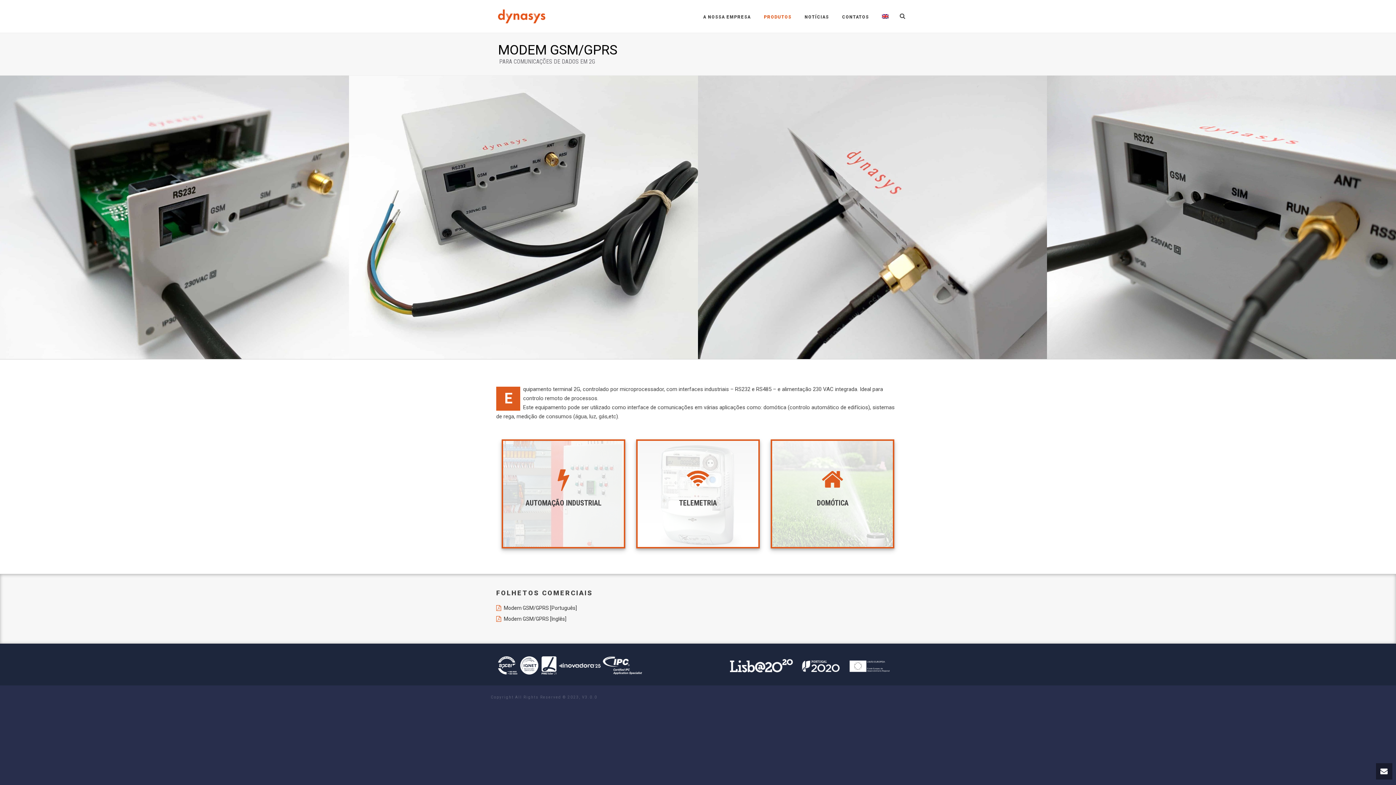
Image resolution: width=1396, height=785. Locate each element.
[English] (885, 16)
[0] (523, 217)
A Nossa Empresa (727, 17)
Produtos (777, 17)
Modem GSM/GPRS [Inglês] (535, 619)
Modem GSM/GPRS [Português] (540, 608)
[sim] (1221, 217)
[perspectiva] (872, 217)
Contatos (855, 17)
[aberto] (174, 217)
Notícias (817, 17)
